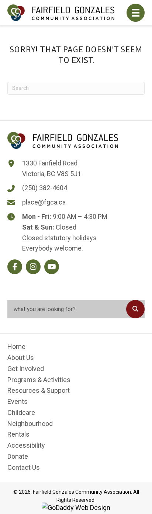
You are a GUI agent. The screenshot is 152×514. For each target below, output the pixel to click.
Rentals (18, 434)
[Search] (135, 309)
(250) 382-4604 (44, 188)
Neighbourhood (30, 423)
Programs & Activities (38, 380)
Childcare (21, 412)
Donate (17, 456)
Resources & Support (38, 390)
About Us (20, 357)
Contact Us (23, 467)
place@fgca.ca (44, 202)
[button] (14, 266)
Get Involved (25, 369)
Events (17, 401)
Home (16, 346)
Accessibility (26, 445)
